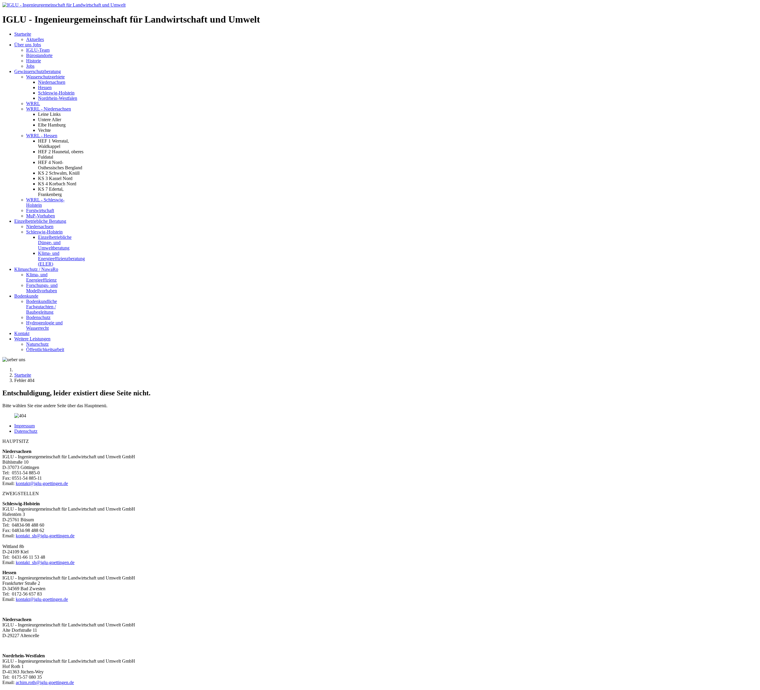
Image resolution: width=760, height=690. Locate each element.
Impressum (24, 425)
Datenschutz (25, 431)
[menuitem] (22, 34)
